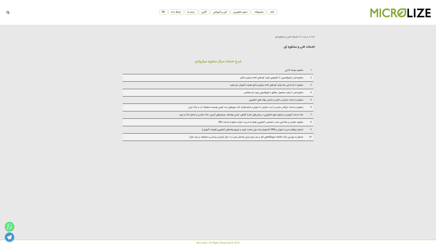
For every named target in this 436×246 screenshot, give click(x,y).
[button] (8, 12)
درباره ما (191, 12)
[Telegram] (9, 237)
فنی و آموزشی (220, 12)
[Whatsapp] (9, 226)
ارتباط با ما (176, 12)
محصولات (258, 12)
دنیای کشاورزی (240, 12)
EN (163, 12)
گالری (204, 12)
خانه (272, 12)
